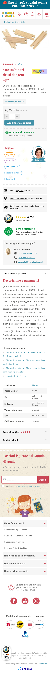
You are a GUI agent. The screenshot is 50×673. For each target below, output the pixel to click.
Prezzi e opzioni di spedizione (20, 135)
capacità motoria (13, 173)
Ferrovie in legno (34, 352)
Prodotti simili (10, 440)
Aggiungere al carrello (19, 122)
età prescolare (12, 166)
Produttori (10, 376)
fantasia (9, 179)
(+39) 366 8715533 (26, 257)
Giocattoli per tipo (14, 352)
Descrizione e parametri (15, 273)
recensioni (24, 220)
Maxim (23, 376)
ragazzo (9, 154)
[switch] (6, 657)
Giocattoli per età (13, 360)
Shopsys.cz (42, 663)
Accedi (43, 479)
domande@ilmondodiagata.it (30, 262)
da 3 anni (10, 160)
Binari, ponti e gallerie (15, 22)
